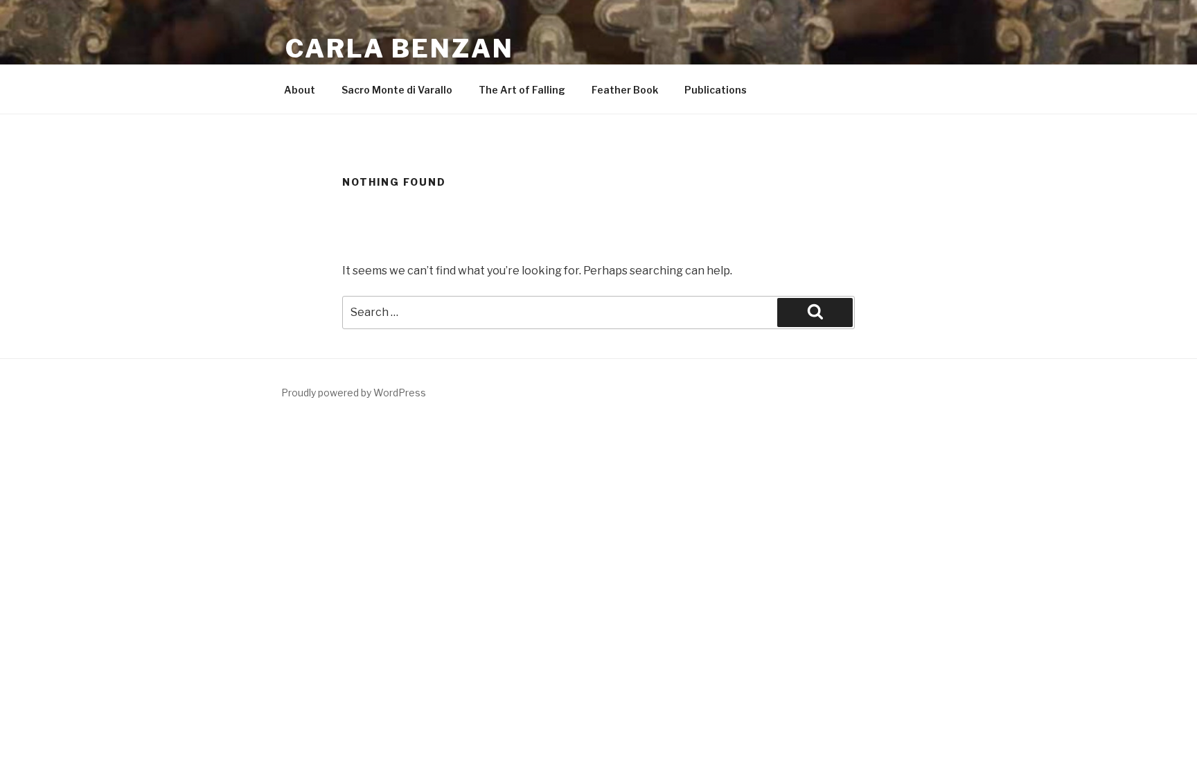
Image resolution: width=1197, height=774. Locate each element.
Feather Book (625, 90)
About (299, 90)
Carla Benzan (399, 48)
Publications (715, 90)
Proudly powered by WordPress (353, 392)
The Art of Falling (522, 90)
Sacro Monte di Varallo (397, 90)
